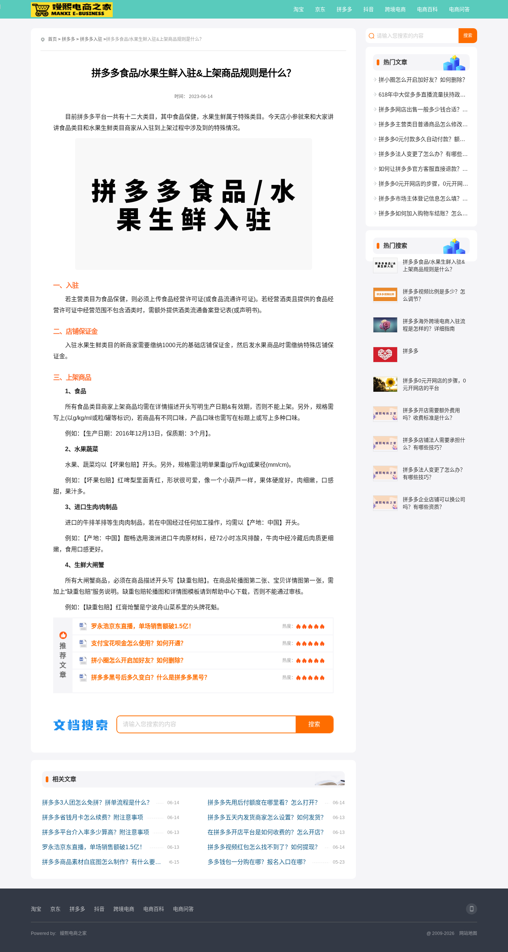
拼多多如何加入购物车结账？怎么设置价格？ (424, 213)
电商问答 (459, 9)
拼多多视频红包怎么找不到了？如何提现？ (264, 847)
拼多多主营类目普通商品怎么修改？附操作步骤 (424, 124)
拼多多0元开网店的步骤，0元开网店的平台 (424, 183)
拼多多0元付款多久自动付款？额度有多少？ (424, 139)
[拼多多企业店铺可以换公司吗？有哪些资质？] (385, 503)
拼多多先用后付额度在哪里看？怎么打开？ (264, 802)
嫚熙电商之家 (73, 933)
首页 (52, 39)
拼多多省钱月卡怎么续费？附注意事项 (92, 817)
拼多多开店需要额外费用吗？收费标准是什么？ (431, 414)
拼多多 (344, 9)
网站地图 (468, 933)
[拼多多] (385, 354)
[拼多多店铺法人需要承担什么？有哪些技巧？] (385, 443)
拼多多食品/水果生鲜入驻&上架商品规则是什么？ (434, 265)
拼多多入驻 (91, 39)
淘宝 (298, 9)
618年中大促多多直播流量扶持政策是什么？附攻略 (424, 94)
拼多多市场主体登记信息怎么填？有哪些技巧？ (424, 198)
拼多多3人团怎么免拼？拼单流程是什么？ (97, 802)
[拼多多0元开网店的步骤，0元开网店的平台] (385, 384)
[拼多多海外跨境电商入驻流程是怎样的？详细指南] (385, 325)
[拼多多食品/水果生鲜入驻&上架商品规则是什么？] (385, 265)
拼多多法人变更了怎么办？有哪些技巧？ (424, 154)
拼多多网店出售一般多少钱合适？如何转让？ (424, 109)
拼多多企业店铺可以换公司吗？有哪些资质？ (434, 503)
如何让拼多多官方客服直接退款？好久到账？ (424, 169)
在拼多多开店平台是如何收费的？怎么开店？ (267, 832)
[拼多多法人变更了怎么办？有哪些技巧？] (385, 473)
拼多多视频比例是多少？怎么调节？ (434, 295)
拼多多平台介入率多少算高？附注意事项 (95, 832)
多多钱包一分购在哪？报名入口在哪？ (258, 862)
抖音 (368, 9)
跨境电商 (395, 9)
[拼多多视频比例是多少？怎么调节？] (385, 295)
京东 (320, 9)
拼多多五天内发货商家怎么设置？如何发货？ (267, 817)
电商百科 (427, 9)
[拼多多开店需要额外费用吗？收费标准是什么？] (385, 414)
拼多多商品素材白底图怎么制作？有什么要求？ (104, 862)
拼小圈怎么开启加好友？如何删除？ (423, 79)
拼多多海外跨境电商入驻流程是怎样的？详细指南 (434, 325)
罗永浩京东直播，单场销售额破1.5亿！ (93, 847)
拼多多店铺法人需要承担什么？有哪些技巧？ (434, 443)
